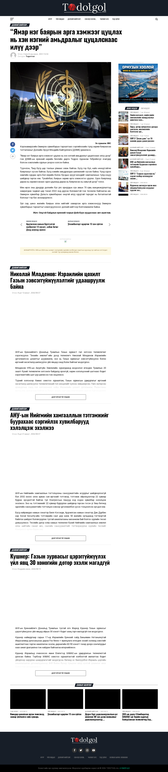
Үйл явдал (60, 19)
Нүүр (50, 19)
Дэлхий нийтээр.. (74, 19)
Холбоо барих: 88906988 (119, 757)
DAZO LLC (125, 768)
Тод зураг (116, 19)
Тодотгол (30, 56)
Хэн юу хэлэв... (91, 19)
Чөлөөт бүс (104, 19)
